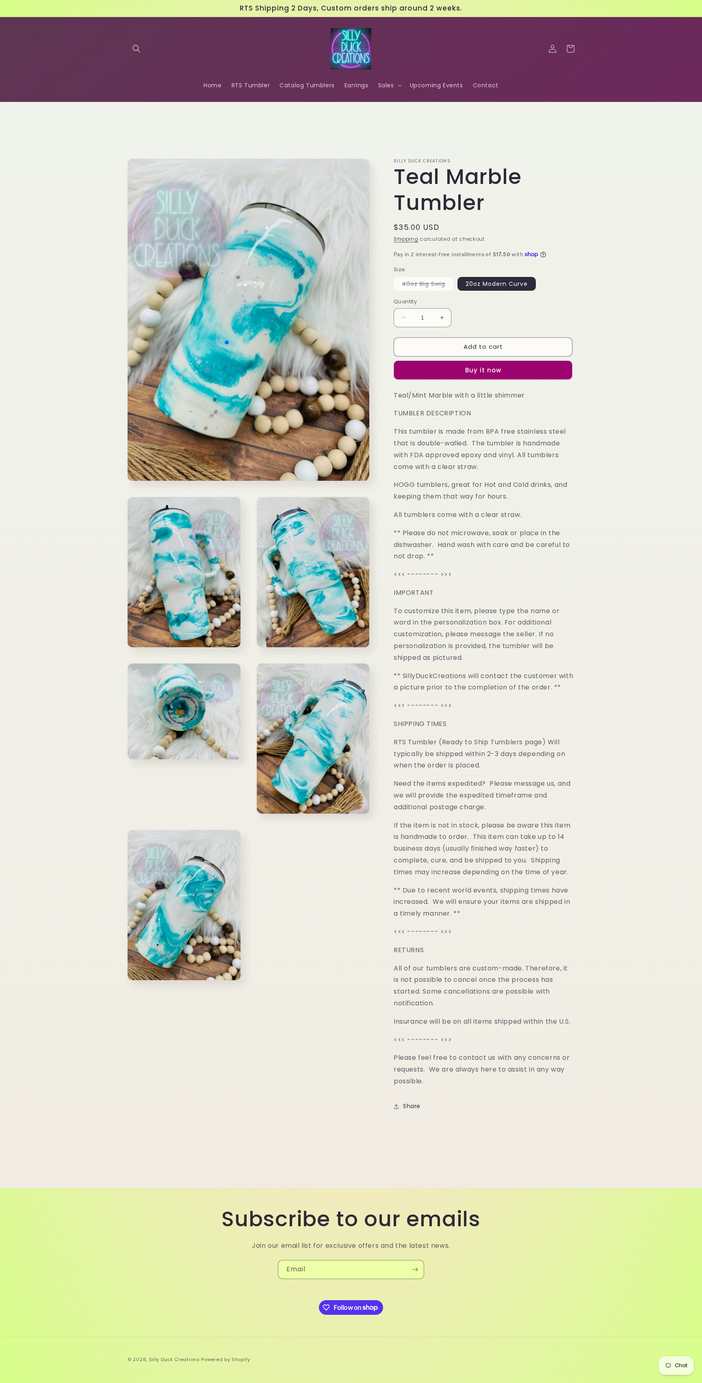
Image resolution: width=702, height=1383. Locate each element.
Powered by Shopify (225, 1359)
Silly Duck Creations (174, 1359)
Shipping (406, 239)
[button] (136, 49)
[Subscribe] (415, 1269)
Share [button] (411, 1106)
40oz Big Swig (427, 285)
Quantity (405, 301)
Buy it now (483, 370)
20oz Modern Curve (497, 284)
